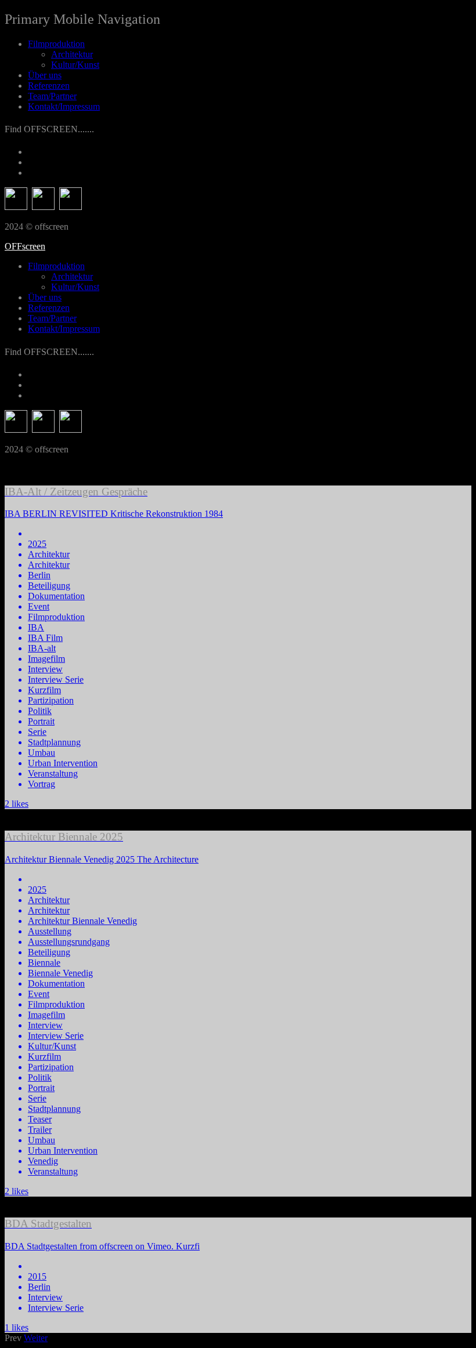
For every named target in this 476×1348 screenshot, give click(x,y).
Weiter (36, 1338)
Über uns (45, 75)
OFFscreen (25, 246)
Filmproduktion (56, 44)
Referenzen (49, 85)
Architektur (72, 54)
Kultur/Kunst (75, 65)
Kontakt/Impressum (64, 106)
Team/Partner (52, 96)
